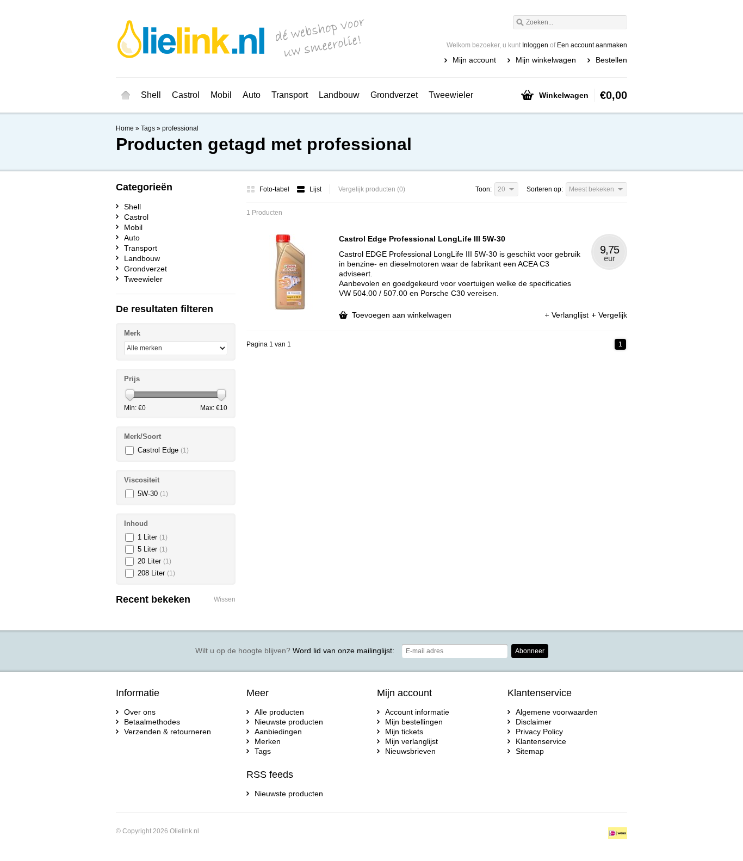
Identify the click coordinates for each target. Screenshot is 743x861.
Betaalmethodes (152, 721)
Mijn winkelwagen (546, 59)
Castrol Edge (163, 450)
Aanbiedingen (278, 731)
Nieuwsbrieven (410, 751)
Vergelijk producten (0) (371, 189)
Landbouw (339, 95)
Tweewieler (451, 95)
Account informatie (417, 712)
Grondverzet (394, 95)
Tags (148, 128)
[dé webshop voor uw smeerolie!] (243, 38)
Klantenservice (541, 741)
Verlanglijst (571, 315)
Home (125, 95)
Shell (151, 95)
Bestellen (611, 59)
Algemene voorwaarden (557, 712)
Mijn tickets (404, 731)
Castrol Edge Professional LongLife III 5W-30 (422, 238)
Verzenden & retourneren (167, 731)
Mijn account (474, 59)
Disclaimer (534, 721)
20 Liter (154, 561)
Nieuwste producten (289, 721)
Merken (268, 741)
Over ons (140, 712)
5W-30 (153, 494)
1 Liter (153, 537)
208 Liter (156, 573)
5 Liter (153, 549)
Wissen (225, 599)
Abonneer (529, 651)
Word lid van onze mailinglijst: (294, 650)
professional (180, 128)
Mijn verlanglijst (411, 741)
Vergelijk (612, 315)
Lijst (315, 189)
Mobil (221, 95)
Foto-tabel (275, 189)
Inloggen (535, 45)
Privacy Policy (539, 731)
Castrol (186, 95)
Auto (252, 95)
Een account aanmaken (592, 45)
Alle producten (279, 712)
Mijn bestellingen (414, 721)
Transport (289, 95)
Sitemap (530, 751)
